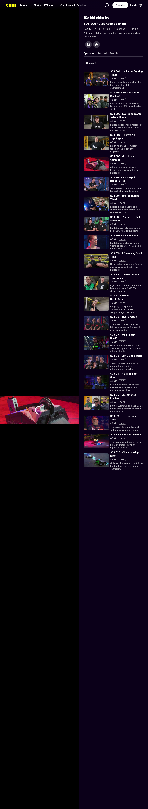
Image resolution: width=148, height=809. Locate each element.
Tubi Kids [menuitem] (82, 5)
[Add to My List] (88, 44)
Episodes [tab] (89, 53)
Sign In (133, 5)
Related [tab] (102, 53)
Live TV (60, 5)
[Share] (96, 44)
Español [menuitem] (70, 5)
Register (120, 5)
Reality (87, 28)
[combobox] (106, 63)
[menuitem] (26, 5)
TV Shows (49, 5)
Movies (37, 5)
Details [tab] (114, 53)
